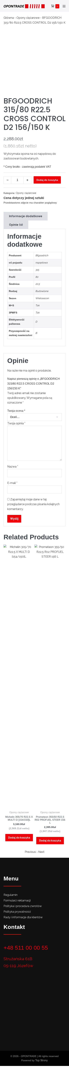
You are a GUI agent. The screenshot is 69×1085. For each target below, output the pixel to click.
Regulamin (11, 895)
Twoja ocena (16, 410)
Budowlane (41, 291)
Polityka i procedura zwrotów (23, 906)
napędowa (41, 262)
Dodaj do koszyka (47, 180)
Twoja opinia (16, 423)
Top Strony (41, 1060)
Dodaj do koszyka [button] (19, 837)
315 (37, 269)
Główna (9, 17)
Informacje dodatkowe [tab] (25, 216)
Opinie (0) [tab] (16, 224)
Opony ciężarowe (27, 17)
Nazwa (12, 466)
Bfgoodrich (41, 255)
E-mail (12, 483)
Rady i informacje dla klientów (23, 917)
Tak (37, 305)
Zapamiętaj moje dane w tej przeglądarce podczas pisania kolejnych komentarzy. (33, 504)
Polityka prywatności (17, 911)
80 (36, 277)
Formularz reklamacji (17, 900)
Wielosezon (42, 298)
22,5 (37, 284)
